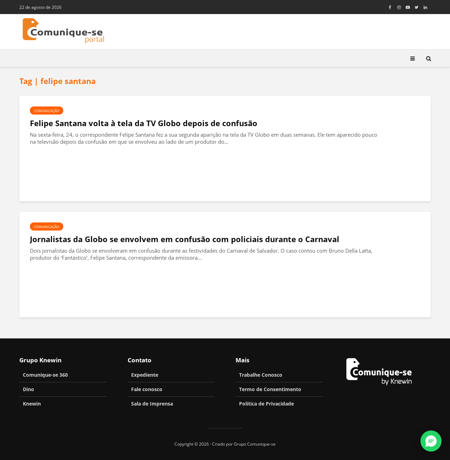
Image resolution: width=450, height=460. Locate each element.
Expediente (144, 374)
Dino (28, 389)
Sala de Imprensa (152, 403)
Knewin (32, 403)
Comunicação (46, 110)
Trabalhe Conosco (260, 374)
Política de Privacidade (266, 403)
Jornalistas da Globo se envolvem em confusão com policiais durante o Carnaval (184, 239)
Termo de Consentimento (270, 389)
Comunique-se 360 (45, 374)
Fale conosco (146, 389)
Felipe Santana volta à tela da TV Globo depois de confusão (143, 123)
